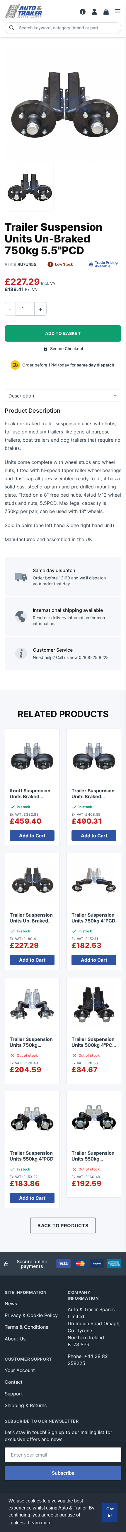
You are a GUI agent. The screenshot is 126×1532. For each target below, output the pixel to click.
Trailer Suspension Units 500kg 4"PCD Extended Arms (93, 1045)
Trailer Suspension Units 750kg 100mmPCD (31, 1045)
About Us (15, 1339)
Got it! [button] (110, 1512)
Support (14, 1394)
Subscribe (63, 1473)
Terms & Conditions (26, 1327)
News (11, 1303)
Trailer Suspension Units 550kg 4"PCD (32, 1156)
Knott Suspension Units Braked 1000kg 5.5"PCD (30, 796)
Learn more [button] (40, 1522)
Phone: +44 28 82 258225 (88, 1359)
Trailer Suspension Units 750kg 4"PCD (93, 918)
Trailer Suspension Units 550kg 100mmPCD (93, 1159)
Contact (14, 1382)
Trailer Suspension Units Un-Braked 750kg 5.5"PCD (31, 920)
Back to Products (63, 1225)
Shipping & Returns (26, 1405)
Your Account (20, 1370)
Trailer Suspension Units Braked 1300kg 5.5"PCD (93, 796)
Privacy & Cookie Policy (31, 1315)
